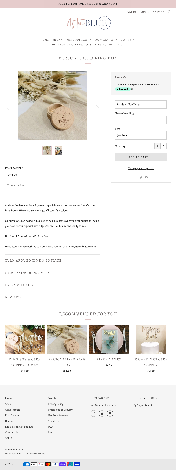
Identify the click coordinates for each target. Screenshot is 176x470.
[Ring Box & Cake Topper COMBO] (25, 339)
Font (117, 128)
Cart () (158, 12)
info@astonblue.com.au (104, 405)
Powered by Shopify (36, 453)
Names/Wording (124, 113)
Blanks (126, 39)
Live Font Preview (58, 415)
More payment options (141, 168)
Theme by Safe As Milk (15, 453)
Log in (131, 12)
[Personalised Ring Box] (67, 339)
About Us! (53, 421)
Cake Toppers (77, 39)
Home (45, 39)
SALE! (120, 44)
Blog (50, 432)
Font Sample (104, 39)
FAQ (50, 426)
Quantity (120, 146)
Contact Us (104, 44)
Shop (56, 39)
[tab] (47, 150)
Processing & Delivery (60, 409)
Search (52, 398)
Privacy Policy (55, 404)
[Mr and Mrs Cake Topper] (151, 339)
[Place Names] (109, 339)
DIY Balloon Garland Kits (72, 44)
